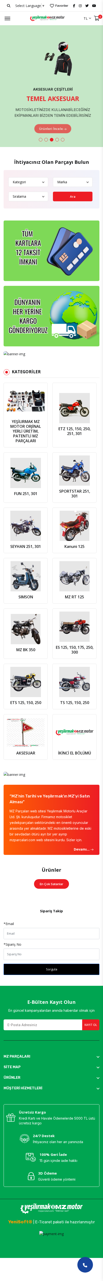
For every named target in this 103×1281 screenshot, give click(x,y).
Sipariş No (12, 944)
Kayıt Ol (91, 1025)
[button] (40, 139)
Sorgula (51, 969)
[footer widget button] (51, 1056)
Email (9, 923)
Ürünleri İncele (50, 125)
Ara (73, 196)
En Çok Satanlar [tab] (51, 884)
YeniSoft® (20, 1222)
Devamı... (82, 849)
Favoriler (61, 5)
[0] (96, 18)
